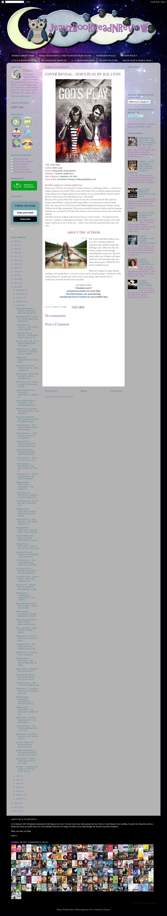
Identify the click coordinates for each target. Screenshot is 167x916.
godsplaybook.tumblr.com (78, 290)
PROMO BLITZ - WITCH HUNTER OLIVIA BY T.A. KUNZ (27, 638)
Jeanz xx (29, 70)
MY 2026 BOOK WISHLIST (54, 60)
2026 (16, 241)
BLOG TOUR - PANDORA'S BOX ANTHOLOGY (27, 670)
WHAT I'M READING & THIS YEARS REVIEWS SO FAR (65, 55)
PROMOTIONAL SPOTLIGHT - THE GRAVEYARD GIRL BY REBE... (26, 661)
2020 (16, 264)
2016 (16, 279)
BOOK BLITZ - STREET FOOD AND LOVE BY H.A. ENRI (26, 760)
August (19, 305)
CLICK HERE (138, 126)
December (20, 290)
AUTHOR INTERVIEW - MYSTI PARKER (145, 283)
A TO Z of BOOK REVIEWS (24, 60)
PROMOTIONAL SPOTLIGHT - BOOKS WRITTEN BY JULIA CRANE (26, 512)
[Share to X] (78, 307)
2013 (16, 803)
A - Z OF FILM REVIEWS (82, 60)
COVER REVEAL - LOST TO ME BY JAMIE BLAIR (27, 684)
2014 (16, 287)
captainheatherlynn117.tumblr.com (74, 296)
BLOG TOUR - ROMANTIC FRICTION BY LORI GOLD (147, 192)
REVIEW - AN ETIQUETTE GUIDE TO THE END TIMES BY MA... (27, 769)
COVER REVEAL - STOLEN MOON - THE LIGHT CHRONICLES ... (27, 578)
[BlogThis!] (75, 307)
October (19, 297)
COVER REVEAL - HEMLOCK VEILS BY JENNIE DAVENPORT (26, 443)
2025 (16, 245)
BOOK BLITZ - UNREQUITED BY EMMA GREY (27, 359)
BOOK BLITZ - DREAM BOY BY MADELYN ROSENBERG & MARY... (27, 587)
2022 (16, 256)
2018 (16, 271)
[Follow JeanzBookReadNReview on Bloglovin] (139, 103)
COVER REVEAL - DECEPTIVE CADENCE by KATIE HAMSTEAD (26, 494)
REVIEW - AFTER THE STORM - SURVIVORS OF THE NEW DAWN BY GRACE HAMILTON (141, 167)
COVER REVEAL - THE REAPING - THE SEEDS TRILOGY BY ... (26, 521)
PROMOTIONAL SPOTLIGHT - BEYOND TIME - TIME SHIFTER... (27, 529)
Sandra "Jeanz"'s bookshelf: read (29, 842)
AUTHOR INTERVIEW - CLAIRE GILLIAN (146, 261)
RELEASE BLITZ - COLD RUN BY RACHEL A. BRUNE (26, 630)
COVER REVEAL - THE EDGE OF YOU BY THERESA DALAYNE (25, 646)
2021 (16, 260)
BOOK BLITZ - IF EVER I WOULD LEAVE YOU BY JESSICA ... (27, 736)
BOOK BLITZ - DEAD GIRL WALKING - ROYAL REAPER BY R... (27, 376)
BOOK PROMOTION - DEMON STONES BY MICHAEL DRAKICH (25, 310)
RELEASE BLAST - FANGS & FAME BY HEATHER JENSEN (27, 384)
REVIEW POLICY (129, 55)
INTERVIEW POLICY (106, 55)
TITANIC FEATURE (108, 60)
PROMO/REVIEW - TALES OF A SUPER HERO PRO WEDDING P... (27, 318)
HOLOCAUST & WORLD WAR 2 (138, 60)
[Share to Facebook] (80, 307)
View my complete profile (20, 96)
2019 (16, 267)
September (20, 301)
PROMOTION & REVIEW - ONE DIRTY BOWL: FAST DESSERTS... (27, 411)
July (18, 776)
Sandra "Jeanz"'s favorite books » (145, 903)
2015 (16, 283)
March (19, 791)
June (18, 779)
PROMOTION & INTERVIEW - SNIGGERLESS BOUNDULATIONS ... (25, 700)
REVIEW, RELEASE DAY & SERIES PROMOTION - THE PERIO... (27, 343)
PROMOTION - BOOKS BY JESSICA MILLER (27, 653)
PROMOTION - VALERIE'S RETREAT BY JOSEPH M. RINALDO (27, 691)
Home (84, 391)
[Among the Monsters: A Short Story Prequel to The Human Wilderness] (151, 883)
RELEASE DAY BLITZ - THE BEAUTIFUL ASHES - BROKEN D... (27, 367)
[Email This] (73, 307)
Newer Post (51, 391)
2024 (16, 249)
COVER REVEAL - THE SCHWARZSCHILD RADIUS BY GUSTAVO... (27, 562)
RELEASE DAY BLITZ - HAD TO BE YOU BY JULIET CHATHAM (25, 676)
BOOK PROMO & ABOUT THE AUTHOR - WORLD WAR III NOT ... (27, 605)
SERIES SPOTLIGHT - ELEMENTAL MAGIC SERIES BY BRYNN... (26, 451)
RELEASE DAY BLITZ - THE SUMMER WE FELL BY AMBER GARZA (27, 419)
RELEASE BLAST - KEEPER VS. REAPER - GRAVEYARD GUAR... (26, 570)
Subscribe (25, 219)
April (18, 787)
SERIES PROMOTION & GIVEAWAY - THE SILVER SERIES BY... (26, 402)
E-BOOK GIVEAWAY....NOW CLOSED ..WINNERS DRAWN (147, 239)
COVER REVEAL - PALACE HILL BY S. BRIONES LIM (27, 503)
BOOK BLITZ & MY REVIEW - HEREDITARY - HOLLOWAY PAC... (27, 554)
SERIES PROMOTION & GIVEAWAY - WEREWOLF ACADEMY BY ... (27, 393)
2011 (16, 811)
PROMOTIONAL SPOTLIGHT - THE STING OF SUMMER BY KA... (27, 710)
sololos (91, 909)
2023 (16, 252)
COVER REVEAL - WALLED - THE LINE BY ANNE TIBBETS (27, 327)
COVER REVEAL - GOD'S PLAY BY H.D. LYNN (26, 459)
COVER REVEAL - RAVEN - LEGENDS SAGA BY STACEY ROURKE (27, 476)
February (19, 795)
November (20, 294)
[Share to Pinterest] (83, 307)
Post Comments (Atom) (64, 396)
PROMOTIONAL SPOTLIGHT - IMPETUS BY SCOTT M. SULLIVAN (27, 546)
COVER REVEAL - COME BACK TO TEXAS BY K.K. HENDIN (26, 435)
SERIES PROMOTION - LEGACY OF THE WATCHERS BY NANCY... (27, 538)
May (18, 783)
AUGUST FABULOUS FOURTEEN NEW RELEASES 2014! (24, 744)
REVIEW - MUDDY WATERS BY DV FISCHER (147, 215)
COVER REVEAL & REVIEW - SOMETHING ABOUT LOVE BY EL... (27, 335)
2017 (16, 275)
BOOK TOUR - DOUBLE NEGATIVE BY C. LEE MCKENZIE (26, 719)
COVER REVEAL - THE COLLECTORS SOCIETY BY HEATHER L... (27, 427)
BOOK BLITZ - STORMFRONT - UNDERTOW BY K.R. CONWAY (25, 596)
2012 (16, 807)
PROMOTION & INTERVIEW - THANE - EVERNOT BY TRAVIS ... (27, 613)
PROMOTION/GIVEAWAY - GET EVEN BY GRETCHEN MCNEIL (27, 622)
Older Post (116, 391)
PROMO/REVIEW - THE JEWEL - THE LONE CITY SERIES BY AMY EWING (147, 141)
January (19, 798)
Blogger (107, 909)
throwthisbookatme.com (76, 293)
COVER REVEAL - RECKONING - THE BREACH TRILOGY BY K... (26, 467)
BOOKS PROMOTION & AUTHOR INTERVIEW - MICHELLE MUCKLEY (26, 752)
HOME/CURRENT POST (23, 55)
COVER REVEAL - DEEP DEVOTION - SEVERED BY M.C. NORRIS (26, 351)
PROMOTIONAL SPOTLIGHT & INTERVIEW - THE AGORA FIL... (25, 485)
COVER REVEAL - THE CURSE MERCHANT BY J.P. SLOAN (27, 728)
